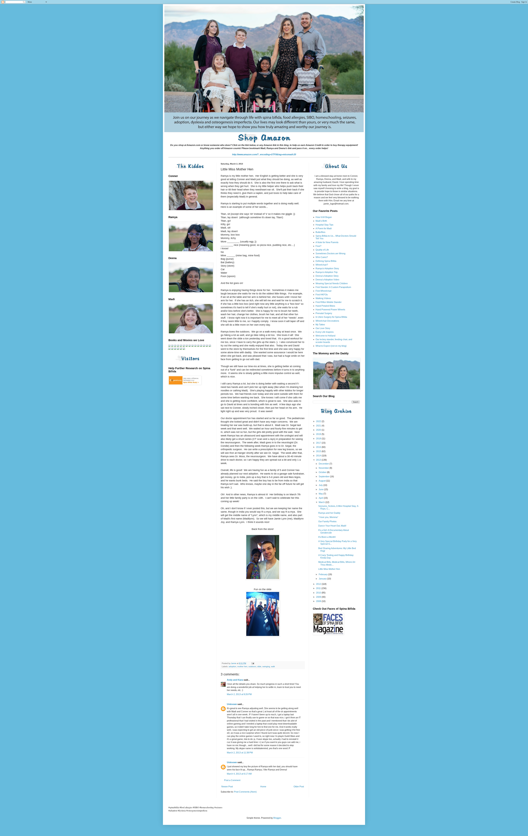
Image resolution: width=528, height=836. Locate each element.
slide (259, 666)
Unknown (232, 704)
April (321, 498)
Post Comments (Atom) (245, 792)
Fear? (318, 246)
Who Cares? (322, 257)
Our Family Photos (327, 521)
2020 (319, 430)
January (323, 579)
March (322, 502)
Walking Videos (323, 298)
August (322, 481)
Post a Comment (232, 780)
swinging (266, 666)
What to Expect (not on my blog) (331, 346)
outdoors (252, 666)
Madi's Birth (321, 221)
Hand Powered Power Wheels (330, 309)
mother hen (242, 666)
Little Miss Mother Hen (329, 569)
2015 (319, 451)
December (324, 464)
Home (263, 786)
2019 (319, 434)
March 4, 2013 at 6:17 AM (239, 774)
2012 (319, 584)
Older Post (299, 786)
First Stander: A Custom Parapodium (333, 287)
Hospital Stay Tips (324, 225)
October (323, 472)
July (321, 485)
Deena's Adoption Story (327, 276)
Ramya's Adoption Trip (327, 272)
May (321, 494)
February (323, 574)
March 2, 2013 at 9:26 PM (239, 694)
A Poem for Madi (324, 228)
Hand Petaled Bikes (325, 306)
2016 (319, 447)
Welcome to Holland (325, 336)
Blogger (277, 818)
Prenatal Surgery (324, 313)
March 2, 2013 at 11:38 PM (240, 752)
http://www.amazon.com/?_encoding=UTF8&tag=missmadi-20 (264, 154)
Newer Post (227, 786)
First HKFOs (322, 294)
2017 (319, 443)
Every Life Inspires (325, 332)
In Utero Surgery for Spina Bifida (331, 317)
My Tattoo (320, 324)
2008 (319, 601)
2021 (319, 425)
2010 (319, 593)
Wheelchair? (322, 265)
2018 (319, 438)
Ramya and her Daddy (329, 513)
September (324, 476)
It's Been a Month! (327, 537)
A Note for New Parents (327, 242)
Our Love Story (323, 328)
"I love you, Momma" (328, 517)
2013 (319, 460)
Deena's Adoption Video (327, 279)
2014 (319, 455)
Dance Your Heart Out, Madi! (332, 526)
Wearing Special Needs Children (332, 283)
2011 (318, 588)
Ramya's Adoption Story (327, 268)
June (321, 489)
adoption (232, 666)
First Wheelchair (324, 291)
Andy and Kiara (235, 680)
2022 (319, 421)
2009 (319, 597)
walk (273, 666)
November (324, 468)
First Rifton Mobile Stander (329, 302)
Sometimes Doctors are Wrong (330, 253)
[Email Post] (253, 663)
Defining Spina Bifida (326, 261)
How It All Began (324, 217)
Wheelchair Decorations (327, 321)
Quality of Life (322, 250)
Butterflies (320, 232)
